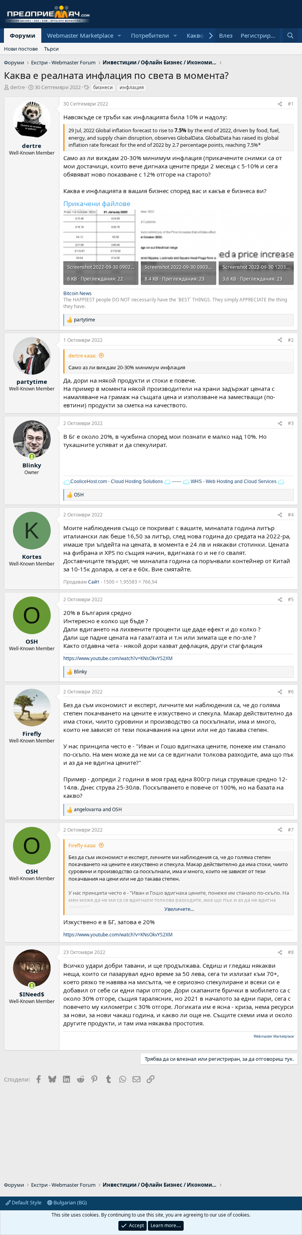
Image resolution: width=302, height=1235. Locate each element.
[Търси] (290, 35)
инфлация (132, 87)
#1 (291, 103)
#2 (291, 340)
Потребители (150, 35)
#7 (291, 829)
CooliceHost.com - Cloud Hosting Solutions (116, 481)
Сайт (93, 581)
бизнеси (103, 87)
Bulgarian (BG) (69, 1202)
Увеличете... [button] (179, 908)
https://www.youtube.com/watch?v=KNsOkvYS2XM (118, 658)
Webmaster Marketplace (80, 35)
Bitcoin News (77, 293)
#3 (291, 423)
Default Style (26, 1202)
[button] (119, 35)
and (98, 809)
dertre (17, 87)
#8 (291, 952)
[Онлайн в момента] (31, 456)
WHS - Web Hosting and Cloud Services (233, 481)
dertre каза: (82, 355)
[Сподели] (280, 104)
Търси (51, 48)
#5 (291, 599)
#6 (291, 691)
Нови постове (21, 48)
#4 (291, 514)
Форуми (22, 35)
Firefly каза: (82, 845)
